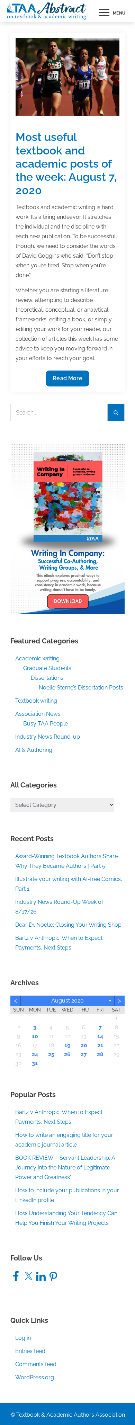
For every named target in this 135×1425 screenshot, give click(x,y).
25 (51, 1054)
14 (100, 1036)
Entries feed (30, 1351)
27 (84, 1054)
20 (84, 1045)
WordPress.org (34, 1377)
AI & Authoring (33, 750)
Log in (23, 1338)
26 (67, 1054)
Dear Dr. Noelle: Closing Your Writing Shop (68, 924)
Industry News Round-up (47, 736)
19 (67, 1045)
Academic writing (37, 658)
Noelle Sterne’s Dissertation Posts (81, 687)
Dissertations (47, 678)
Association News (38, 714)
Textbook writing (36, 700)
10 (35, 1036)
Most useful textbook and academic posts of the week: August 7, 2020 (66, 164)
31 (35, 1063)
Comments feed (35, 1364)
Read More (67, 380)
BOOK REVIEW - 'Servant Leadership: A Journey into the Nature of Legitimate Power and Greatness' (65, 1168)
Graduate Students (47, 668)
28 (100, 1054)
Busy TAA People (45, 723)
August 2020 (67, 1000)
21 (100, 1045)
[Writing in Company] (67, 528)
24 (35, 1054)
